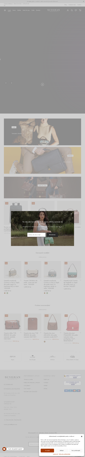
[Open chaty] (4, 449)
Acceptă (47, 450)
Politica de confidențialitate (64, 454)
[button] (82, 436)
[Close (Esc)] (71, 213)
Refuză (61, 450)
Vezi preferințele (75, 450)
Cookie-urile (55, 454)
